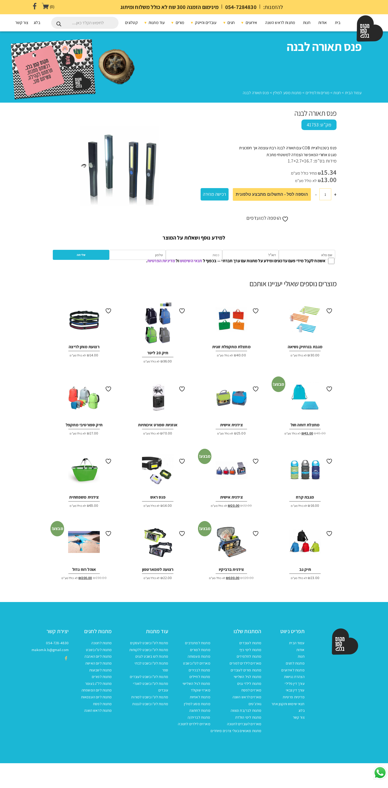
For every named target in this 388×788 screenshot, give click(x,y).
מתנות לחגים (295, 663)
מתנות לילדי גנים (249, 683)
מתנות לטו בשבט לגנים (151, 656)
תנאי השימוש (191, 261)
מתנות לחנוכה (101, 643)
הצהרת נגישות (294, 676)
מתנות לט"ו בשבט (99, 649)
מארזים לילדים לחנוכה (194, 724)
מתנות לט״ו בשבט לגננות (150, 703)
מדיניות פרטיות (293, 697)
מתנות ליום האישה (98, 663)
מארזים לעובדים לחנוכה (244, 724)
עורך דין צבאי (295, 690)
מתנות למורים (200, 649)
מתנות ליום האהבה (98, 656)
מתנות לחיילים (200, 676)
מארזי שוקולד (200, 690)
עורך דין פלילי (294, 683)
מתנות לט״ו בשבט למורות (149, 697)
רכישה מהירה (214, 194)
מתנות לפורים (102, 676)
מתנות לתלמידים (249, 656)
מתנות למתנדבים (197, 643)
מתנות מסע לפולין (287, 92)
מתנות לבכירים (199, 670)
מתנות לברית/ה (199, 717)
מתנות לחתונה (199, 710)
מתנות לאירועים (292, 670)
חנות (306, 22)
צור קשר (21, 22)
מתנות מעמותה (199, 656)
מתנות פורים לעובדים (246, 670)
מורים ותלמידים (317, 92)
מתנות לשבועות (100, 670)
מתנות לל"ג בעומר (98, 683)
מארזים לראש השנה (247, 697)
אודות (322, 22)
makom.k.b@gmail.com (50, 649)
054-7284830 (241, 7)
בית (337, 22)
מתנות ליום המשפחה (97, 690)
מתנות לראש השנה (280, 22)
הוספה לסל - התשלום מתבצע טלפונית (272, 194)
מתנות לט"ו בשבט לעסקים (149, 643)
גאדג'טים (255, 703)
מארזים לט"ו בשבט (196, 663)
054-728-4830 (57, 643)
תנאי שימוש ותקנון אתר (287, 703)
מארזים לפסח (252, 690)
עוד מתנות (156, 22)
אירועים (251, 22)
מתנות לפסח (102, 703)
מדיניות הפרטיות (161, 261)
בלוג (37, 22)
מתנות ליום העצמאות (96, 697)
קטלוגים (131, 22)
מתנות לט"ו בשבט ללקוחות (148, 649)
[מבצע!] (305, 400)
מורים (179, 22)
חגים (231, 22)
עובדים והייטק (205, 22)
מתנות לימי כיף (250, 649)
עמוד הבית (353, 92)
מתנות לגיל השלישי (248, 676)
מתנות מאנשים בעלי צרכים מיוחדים (236, 730)
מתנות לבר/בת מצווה (246, 710)
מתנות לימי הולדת (248, 717)
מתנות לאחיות (200, 697)
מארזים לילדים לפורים (245, 663)
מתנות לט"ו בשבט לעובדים (149, 676)
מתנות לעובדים (250, 643)
